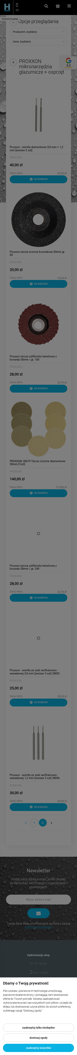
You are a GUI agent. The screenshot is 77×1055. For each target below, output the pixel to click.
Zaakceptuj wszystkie (38, 1047)
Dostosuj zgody (38, 1037)
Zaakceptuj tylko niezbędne (38, 1027)
